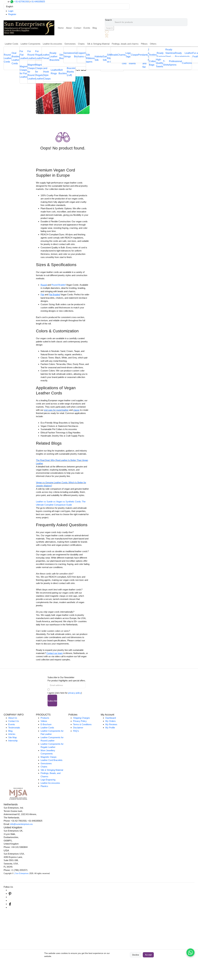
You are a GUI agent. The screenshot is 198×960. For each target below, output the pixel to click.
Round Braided (58, 285)
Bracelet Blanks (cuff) (71, 71)
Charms (121, 55)
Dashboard (110, 718)
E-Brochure (46, 724)
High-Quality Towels (159, 63)
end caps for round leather (56, 410)
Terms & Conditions (82, 724)
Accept (148, 954)
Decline (135, 955)
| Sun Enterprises (21, 873)
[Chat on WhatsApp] (190, 952)
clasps (76, 410)
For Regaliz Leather (39, 54)
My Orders (110, 721)
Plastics (44, 786)
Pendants (143, 55)
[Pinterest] (10, 893)
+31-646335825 (37, 1)
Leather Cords (11, 44)
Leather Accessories (52, 44)
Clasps (134, 55)
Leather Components (30, 44)
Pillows (144, 44)
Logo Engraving (48, 779)
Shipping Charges (81, 718)
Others (153, 44)
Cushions (187, 63)
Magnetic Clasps (49, 757)
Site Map (12, 737)
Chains (81, 44)
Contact (77, 28)
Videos (44, 721)
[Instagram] (10, 890)
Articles (11, 734)
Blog (94, 28)
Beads (114, 55)
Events (86, 28)
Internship (13, 740)
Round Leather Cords (8, 58)
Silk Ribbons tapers (90, 58)
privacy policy (74, 693)
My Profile (110, 727)
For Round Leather (31, 54)
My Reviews (111, 724)
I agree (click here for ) (65, 693)
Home (61, 28)
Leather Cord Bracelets (51, 760)
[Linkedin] (10, 897)
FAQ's (76, 731)
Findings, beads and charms (125, 44)
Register (12, 14)
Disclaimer (78, 727)
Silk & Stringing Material (98, 44)
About (68, 28)
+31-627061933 (21, 1)
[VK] (10, 907)
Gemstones (70, 44)
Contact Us (13, 721)
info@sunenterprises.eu (21, 824)
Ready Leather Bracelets (54, 56)
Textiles (153, 55)
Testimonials (14, 727)
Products (45, 718)
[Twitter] (10, 900)
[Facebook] (10, 904)
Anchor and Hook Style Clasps (47, 72)
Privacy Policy (80, 721)
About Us (12, 718)
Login (10, 11)
